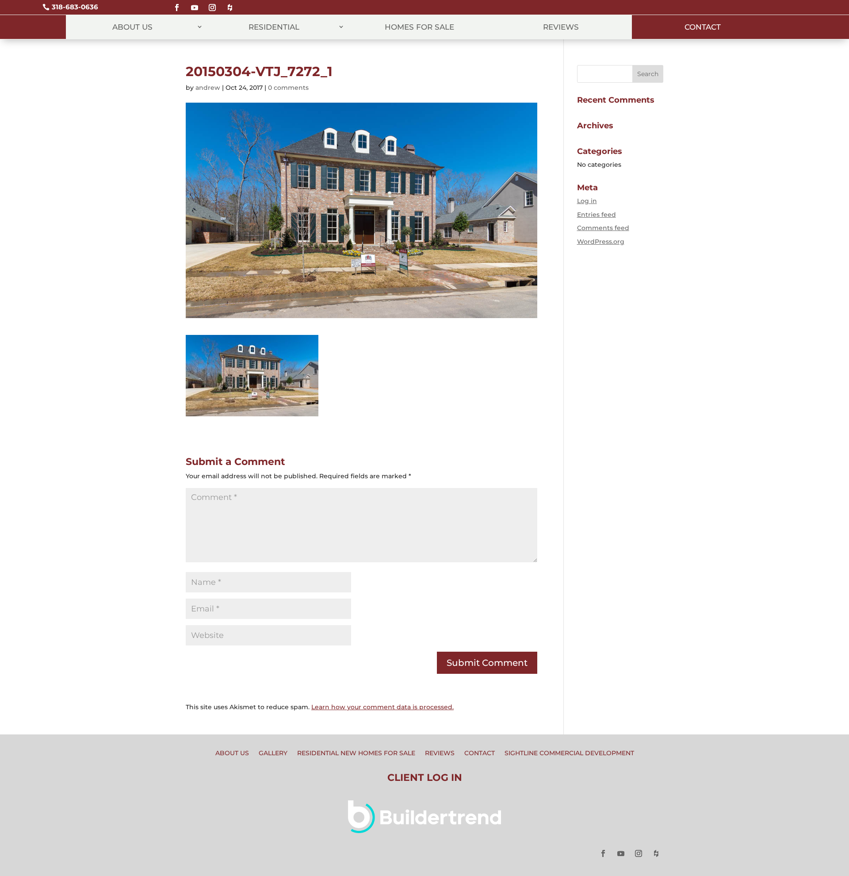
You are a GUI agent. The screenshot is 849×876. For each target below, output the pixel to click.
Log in (587, 201)
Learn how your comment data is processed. (382, 707)
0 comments (288, 88)
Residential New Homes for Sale (356, 753)
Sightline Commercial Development (569, 753)
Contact (703, 26)
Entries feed (596, 215)
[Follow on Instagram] (212, 3)
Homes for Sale (419, 26)
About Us (132, 26)
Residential (274, 26)
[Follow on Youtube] (194, 3)
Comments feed (603, 228)
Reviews (561, 26)
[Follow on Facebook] (177, 3)
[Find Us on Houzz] (230, 3)
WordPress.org (600, 242)
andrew (207, 88)
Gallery (273, 753)
